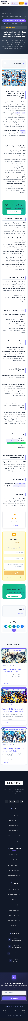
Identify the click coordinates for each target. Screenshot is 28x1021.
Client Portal (12, 889)
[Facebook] (22, 626)
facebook (20, 613)
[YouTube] (21, 801)
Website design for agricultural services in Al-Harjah (13, 749)
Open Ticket (12, 910)
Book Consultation (12, 920)
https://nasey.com (20, 484)
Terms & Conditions (14, 1011)
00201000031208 (12, 440)
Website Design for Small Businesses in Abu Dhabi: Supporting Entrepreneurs (11, 671)
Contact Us (12, 905)
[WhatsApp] (10, 626)
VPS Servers (12, 870)
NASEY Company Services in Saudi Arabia (11, 16)
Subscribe (15, 998)
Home (2, 13)
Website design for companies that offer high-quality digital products (13, 711)
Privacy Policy (4, 1011)
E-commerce (12, 820)
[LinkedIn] (14, 626)
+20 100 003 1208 (16, 941)
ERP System (12, 830)
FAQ (13, 900)
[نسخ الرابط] (14, 630)
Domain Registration (12, 860)
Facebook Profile (23, 132)
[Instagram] (14, 801)
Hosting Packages (12, 855)
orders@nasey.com (16, 955)
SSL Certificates (12, 865)
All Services (12, 841)
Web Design (12, 815)
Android (18, 113)
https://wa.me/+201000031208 (16, 443)
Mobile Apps (12, 825)
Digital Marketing (12, 836)
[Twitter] (18, 626)
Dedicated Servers (13, 875)
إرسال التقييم (13, 573)
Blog (8, 13)
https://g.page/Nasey (19, 486)
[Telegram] (5, 626)
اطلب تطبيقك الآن (13, 212)
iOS (24, 113)
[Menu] (26, 3)
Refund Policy (23, 1011)
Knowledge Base (12, 894)
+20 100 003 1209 (16, 948)
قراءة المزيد (5, 683)
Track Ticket (12, 915)
